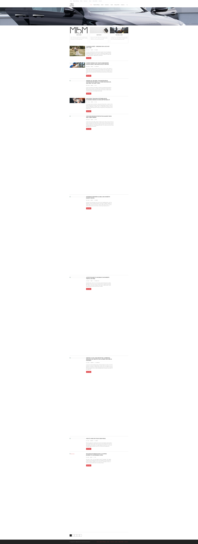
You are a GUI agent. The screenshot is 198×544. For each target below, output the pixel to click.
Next (81, 535)
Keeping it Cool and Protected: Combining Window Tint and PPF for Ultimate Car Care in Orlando (99, 359)
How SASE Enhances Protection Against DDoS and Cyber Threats (99, 116)
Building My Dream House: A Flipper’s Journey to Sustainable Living (96, 454)
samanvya (92, 362)
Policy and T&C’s (116, 4)
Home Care (106, 4)
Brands (112, 4)
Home (91, 4)
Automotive (98, 362)
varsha (92, 49)
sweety (92, 280)
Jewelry (97, 440)
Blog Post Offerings (96, 4)
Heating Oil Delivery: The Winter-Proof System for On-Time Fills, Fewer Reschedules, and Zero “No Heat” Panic (98, 82)
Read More (72, 41)
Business (96, 200)
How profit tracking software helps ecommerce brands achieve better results (98, 99)
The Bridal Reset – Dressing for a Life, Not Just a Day (97, 47)
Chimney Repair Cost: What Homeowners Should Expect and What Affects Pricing (97, 63)
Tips (95, 85)
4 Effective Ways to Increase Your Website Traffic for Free (97, 278)
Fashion (102, 4)
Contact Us (122, 4)
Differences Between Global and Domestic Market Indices (98, 197)
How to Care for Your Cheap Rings (96, 438)
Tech (96, 119)
